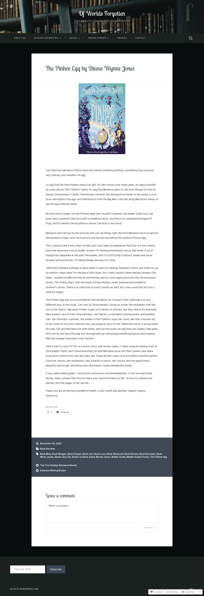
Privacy (122, 38)
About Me (20, 38)
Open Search (191, 38)
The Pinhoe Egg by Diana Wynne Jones (90, 68)
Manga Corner (97, 38)
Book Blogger (59, 454)
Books (73, 38)
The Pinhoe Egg (158, 457)
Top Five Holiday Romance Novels (58, 465)
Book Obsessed (115, 454)
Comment (148, 527)
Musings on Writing (46, 38)
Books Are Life (63, 457)
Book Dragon (75, 454)
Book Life (88, 454)
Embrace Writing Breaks (53, 470)
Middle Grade (118, 457)
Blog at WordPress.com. (24, 589)
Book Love (100, 454)
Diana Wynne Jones (99, 457)
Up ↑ (191, 589)
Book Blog (45, 454)
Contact (140, 38)
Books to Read (80, 457)
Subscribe (56, 569)
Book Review (131, 454)
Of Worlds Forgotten (102, 13)
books (50, 457)
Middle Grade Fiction (138, 457)
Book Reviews (47, 448)
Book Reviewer (147, 454)
